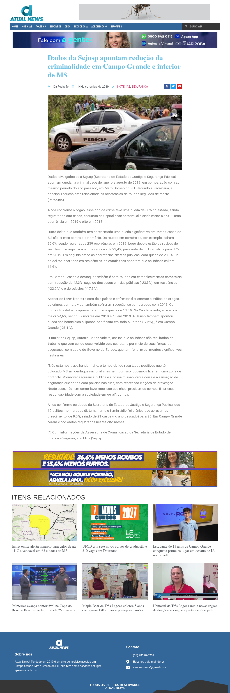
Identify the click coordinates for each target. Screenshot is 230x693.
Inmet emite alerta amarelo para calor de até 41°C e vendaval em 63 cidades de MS (44, 548)
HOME (15, 26)
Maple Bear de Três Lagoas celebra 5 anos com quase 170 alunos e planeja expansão (113, 607)
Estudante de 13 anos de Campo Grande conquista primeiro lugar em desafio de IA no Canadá (184, 550)
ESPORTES (55, 26)
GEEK (67, 26)
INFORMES (116, 26)
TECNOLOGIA (81, 26)
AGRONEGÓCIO (99, 26)
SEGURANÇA (140, 86)
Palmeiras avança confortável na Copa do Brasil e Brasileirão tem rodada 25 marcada (43, 607)
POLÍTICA (41, 26)
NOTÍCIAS (27, 26)
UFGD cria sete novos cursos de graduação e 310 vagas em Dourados (114, 548)
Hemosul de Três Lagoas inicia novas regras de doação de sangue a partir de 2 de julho (185, 607)
